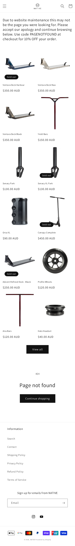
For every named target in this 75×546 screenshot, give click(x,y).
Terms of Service (16, 479)
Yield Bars (43, 134)
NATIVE (32, 540)
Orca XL (6, 232)
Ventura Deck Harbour (14, 85)
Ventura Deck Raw (47, 85)
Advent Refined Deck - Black (17, 281)
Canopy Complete (47, 232)
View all (37, 349)
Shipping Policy (16, 455)
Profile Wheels (45, 281)
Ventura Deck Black (12, 134)
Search (11, 438)
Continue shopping (37, 398)
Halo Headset (44, 331)
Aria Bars (7, 331)
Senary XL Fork (45, 183)
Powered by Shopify (43, 540)
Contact (12, 446)
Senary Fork (9, 183)
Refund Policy (15, 471)
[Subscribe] (64, 503)
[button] (5, 6)
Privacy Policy (15, 463)
